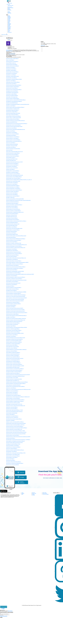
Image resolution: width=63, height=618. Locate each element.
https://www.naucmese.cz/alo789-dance (12, 417)
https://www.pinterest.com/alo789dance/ (12, 61)
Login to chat (43, 45)
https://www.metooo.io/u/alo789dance (12, 345)
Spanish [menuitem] (9, 28)
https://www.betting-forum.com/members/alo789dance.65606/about (16, 349)
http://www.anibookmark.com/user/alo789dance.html (14, 429)
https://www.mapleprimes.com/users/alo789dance (13, 287)
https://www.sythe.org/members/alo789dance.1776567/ (14, 410)
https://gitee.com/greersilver (10, 197)
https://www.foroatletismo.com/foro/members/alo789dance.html (15, 247)
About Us (33, 492)
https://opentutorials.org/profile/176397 (12, 234)
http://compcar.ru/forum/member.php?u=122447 (13, 283)
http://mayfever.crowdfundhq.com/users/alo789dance (14, 278)
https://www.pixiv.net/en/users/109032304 (12, 464)
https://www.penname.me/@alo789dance (12, 314)
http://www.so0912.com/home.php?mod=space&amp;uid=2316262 (16, 280)
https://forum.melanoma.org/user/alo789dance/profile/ (14, 126)
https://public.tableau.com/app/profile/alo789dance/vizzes (15, 212)
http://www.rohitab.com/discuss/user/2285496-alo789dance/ (15, 107)
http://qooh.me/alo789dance (10, 169)
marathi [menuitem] (9, 25)
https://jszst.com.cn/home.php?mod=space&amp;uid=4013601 (15, 296)
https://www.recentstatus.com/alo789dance (12, 355)
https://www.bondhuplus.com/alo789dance (12, 445)
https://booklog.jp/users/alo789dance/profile (12, 367)
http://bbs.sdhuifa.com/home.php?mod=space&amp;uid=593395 (16, 423)
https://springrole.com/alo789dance (11, 451)
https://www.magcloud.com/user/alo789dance (13, 173)
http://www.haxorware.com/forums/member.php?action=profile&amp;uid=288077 (18, 436)
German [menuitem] (9, 20)
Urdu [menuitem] (8, 31)
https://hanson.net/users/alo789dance (12, 407)
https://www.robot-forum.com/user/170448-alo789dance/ (14, 426)
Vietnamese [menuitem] (10, 32)
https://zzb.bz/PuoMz (9, 150)
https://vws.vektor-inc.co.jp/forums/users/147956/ (13, 117)
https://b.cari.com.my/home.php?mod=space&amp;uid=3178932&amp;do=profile (18, 389)
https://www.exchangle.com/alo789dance (12, 191)
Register (9, 9)
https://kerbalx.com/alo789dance (11, 336)
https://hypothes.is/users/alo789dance (12, 206)
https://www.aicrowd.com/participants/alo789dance (14, 89)
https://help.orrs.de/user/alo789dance (11, 408)
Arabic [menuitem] (9, 15)
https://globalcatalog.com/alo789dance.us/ (12, 380)
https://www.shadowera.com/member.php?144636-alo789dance (16, 383)
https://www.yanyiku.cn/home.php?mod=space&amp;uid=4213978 (16, 432)
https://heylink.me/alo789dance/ (11, 147)
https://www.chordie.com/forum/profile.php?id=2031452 (14, 175)
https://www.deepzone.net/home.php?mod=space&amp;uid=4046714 (16, 312)
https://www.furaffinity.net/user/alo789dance (12, 119)
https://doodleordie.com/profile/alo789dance (13, 302)
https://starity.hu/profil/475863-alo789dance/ (12, 185)
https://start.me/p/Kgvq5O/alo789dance (12, 222)
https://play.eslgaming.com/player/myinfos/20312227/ (14, 321)
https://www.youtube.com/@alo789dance (12, 58)
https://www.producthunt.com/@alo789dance (13, 153)
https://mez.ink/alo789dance (10, 414)
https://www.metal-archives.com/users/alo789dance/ (14, 253)
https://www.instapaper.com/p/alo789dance (12, 86)
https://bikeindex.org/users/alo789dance (12, 203)
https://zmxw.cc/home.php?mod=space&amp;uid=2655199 (15, 299)
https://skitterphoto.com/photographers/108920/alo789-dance (15, 376)
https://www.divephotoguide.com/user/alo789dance (14, 246)
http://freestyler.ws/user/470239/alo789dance (13, 82)
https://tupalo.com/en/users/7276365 (11, 145)
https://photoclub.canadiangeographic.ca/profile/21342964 (15, 271)
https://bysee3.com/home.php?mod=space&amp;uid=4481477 (15, 311)
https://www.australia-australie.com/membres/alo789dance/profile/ (16, 235)
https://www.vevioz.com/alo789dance (11, 184)
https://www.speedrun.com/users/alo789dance (13, 139)
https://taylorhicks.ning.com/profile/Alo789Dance (13, 395)
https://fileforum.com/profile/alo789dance (12, 172)
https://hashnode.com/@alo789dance (12, 111)
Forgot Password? (3, 616)
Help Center (44, 492)
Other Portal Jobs (10, 5)
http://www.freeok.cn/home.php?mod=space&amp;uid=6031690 (15, 433)
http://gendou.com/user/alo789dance (11, 275)
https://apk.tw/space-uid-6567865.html (12, 259)
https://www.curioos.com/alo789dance (12, 194)
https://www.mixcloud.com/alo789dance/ (12, 163)
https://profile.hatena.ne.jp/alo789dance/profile (13, 181)
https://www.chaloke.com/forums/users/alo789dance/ (14, 364)
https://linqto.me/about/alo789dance (11, 231)
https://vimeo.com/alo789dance (11, 80)
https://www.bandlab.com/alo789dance (12, 182)
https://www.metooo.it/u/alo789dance (11, 241)
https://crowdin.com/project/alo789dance (12, 114)
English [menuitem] (9, 18)
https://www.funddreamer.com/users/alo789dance (13, 240)
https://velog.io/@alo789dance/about (11, 225)
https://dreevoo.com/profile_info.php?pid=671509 (13, 243)
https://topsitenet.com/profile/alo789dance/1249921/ (14, 79)
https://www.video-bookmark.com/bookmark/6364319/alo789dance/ (16, 315)
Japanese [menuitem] (9, 23)
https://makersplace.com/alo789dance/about (13, 454)
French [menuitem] (9, 19)
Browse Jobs (10, 3)
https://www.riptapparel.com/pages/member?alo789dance (15, 401)
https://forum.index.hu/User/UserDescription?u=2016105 (14, 358)
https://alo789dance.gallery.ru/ (10, 157)
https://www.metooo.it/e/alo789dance (11, 269)
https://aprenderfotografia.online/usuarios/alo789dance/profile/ (15, 337)
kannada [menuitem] (9, 24)
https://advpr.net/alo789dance (10, 460)
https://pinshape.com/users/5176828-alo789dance (13, 330)
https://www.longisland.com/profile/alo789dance (13, 303)
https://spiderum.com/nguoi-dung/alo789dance (13, 343)
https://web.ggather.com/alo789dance (12, 457)
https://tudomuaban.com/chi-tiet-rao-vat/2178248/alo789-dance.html (16, 244)
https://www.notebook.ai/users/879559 (12, 144)
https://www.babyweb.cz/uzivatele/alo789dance (13, 272)
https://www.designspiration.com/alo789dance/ (13, 188)
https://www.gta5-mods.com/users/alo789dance (13, 178)
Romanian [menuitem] (9, 26)
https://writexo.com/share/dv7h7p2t (11, 215)
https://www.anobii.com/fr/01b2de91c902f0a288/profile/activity (15, 129)
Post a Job (9, 13)
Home (9, 39)
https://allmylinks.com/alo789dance (11, 166)
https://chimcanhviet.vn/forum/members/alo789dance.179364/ (15, 430)
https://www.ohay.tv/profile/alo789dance (12, 213)
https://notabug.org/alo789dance (11, 237)
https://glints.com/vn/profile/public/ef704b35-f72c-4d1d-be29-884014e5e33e (17, 104)
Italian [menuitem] (9, 22)
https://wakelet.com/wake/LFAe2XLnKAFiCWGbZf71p (14, 339)
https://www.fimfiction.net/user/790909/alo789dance (14, 176)
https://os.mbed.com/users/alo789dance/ (12, 154)
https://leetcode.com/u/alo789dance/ (11, 284)
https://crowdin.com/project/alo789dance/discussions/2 (14, 151)
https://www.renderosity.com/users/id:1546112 (13, 148)
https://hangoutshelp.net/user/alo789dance (12, 219)
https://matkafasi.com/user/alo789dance (12, 281)
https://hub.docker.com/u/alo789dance (12, 88)
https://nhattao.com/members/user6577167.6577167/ (14, 404)
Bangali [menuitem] (9, 16)
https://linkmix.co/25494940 (10, 420)
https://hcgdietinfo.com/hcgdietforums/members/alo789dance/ (15, 441)
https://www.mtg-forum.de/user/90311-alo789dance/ (14, 342)
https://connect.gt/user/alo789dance (11, 256)
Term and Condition (46, 494)
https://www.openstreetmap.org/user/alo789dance (13, 85)
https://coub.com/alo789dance (10, 142)
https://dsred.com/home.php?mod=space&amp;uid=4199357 (15, 309)
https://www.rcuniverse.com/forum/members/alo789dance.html (15, 405)
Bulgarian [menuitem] (9, 17)
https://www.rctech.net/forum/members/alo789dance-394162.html (16, 318)
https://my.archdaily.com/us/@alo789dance (12, 98)
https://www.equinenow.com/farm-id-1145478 (13, 402)
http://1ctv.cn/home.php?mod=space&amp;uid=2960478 (14, 308)
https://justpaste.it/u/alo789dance (11, 135)
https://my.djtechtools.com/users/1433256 (12, 346)
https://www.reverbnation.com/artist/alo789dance (13, 210)
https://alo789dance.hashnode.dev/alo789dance (13, 116)
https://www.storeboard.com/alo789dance (12, 265)
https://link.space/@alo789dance (11, 305)
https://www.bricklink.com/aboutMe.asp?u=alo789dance (14, 268)
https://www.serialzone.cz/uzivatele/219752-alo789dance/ (15, 368)
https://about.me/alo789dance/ (10, 67)
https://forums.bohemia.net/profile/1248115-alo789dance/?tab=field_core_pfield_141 (19, 179)
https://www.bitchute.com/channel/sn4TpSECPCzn (14, 141)
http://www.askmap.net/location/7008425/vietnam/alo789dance (15, 238)
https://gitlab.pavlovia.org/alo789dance (12, 250)
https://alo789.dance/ (9, 50)
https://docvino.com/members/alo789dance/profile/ (13, 340)
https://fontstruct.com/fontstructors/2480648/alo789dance (14, 463)
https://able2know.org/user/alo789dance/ (12, 110)
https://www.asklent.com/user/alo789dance (12, 435)
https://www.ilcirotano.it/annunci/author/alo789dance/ (14, 370)
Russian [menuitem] (9, 27)
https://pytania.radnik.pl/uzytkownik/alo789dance (13, 461)
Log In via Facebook (3, 612)
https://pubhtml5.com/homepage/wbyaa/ (12, 92)
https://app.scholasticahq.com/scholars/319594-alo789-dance (15, 120)
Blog (22, 494)
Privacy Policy (45, 493)
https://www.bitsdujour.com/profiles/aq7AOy (12, 108)
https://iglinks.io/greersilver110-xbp (11, 216)
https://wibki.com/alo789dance (10, 306)
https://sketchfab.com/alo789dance (11, 77)
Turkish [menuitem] (9, 30)
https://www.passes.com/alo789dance (12, 334)
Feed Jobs (8, 4)
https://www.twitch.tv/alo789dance (11, 83)
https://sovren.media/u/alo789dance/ (11, 448)
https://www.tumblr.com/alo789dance (11, 64)
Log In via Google (10, 612)
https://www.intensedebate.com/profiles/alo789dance (14, 204)
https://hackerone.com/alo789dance (11, 132)
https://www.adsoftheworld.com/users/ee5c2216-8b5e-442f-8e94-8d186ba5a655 (18, 200)
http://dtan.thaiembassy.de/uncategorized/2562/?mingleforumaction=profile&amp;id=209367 (20, 274)
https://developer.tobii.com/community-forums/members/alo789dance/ (16, 123)
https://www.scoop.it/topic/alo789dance (12, 95)
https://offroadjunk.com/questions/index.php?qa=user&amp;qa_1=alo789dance (18, 439)
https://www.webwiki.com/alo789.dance (12, 324)
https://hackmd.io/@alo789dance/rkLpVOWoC (13, 113)
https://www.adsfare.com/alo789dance (12, 392)
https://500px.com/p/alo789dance (11, 70)
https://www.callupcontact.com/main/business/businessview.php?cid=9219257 (18, 374)
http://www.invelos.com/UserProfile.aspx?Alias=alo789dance (15, 386)
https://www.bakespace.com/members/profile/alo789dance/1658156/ (16, 327)
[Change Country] (8, 2)
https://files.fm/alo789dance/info (11, 160)
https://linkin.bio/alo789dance (10, 438)
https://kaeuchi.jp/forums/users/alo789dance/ (13, 373)
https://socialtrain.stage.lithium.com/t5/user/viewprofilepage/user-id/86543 (17, 262)
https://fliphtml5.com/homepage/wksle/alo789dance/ (14, 101)
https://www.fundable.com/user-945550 (12, 377)
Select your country (5, 34)
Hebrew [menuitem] (9, 21)
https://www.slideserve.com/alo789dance (12, 138)
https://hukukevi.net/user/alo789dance (12, 218)
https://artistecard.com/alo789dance (11, 73)
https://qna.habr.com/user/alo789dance (12, 207)
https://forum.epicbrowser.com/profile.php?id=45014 (14, 379)
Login (9, 8)
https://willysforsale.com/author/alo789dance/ (13, 361)
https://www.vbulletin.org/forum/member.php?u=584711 (14, 442)
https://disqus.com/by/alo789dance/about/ (12, 76)
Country (33, 494)
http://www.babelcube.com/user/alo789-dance (13, 209)
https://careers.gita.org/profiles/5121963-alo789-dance (14, 411)
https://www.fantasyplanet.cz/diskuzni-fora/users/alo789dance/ (15, 277)
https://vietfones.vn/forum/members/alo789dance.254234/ (15, 333)
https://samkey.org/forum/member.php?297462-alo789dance (15, 399)
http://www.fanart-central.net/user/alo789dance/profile (14, 228)
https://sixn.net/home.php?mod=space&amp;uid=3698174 (15, 300)
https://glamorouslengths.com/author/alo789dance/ (14, 371)
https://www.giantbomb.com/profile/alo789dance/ (13, 293)
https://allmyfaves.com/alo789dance (11, 249)
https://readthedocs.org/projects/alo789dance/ (13, 352)
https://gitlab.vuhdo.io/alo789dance (11, 290)
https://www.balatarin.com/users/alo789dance (13, 398)
